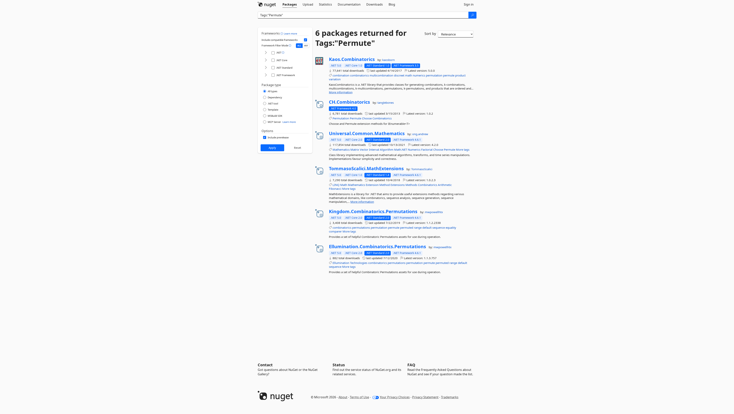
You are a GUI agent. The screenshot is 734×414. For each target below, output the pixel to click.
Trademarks (449, 397)
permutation (434, 75)
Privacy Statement (425, 397)
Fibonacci (335, 189)
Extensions (398, 185)
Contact (265, 364)
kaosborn (388, 60)
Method (384, 185)
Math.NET (400, 149)
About (343, 397)
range (418, 227)
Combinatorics (382, 118)
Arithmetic (445, 185)
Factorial (427, 149)
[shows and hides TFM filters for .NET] (266, 53)
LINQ (336, 185)
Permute (355, 118)
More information (341, 92)
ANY (306, 45)
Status (339, 364)
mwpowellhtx (434, 212)
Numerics (414, 149)
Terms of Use (359, 397)
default (427, 227)
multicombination (381, 75)
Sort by (430, 33)
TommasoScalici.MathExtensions (366, 168)
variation (335, 79)
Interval (374, 149)
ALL (299, 45)
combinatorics (359, 75)
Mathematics (341, 149)
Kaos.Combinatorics (352, 59)
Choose (367, 118)
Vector (364, 149)
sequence (438, 227)
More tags (462, 149)
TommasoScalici (421, 169)
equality (451, 227)
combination (341, 75)
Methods (411, 185)
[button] (282, 33)
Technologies (358, 263)
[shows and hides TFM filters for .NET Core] (266, 60)
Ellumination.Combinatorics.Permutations (377, 246)
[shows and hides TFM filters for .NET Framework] (266, 75)
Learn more (290, 33)
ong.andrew (420, 134)
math (408, 75)
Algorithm (386, 149)
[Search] (472, 15)
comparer (335, 231)
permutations (361, 227)
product (460, 75)
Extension (372, 185)
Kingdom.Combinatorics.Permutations (373, 211)
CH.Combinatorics (349, 102)
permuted (406, 227)
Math (343, 185)
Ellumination (341, 263)
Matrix (354, 149)
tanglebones (385, 102)
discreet (399, 75)
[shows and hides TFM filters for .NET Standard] (266, 67)
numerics (419, 75)
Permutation (341, 118)
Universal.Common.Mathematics (367, 133)
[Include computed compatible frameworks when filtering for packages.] (305, 40)
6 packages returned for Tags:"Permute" (361, 38)
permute (448, 75)
